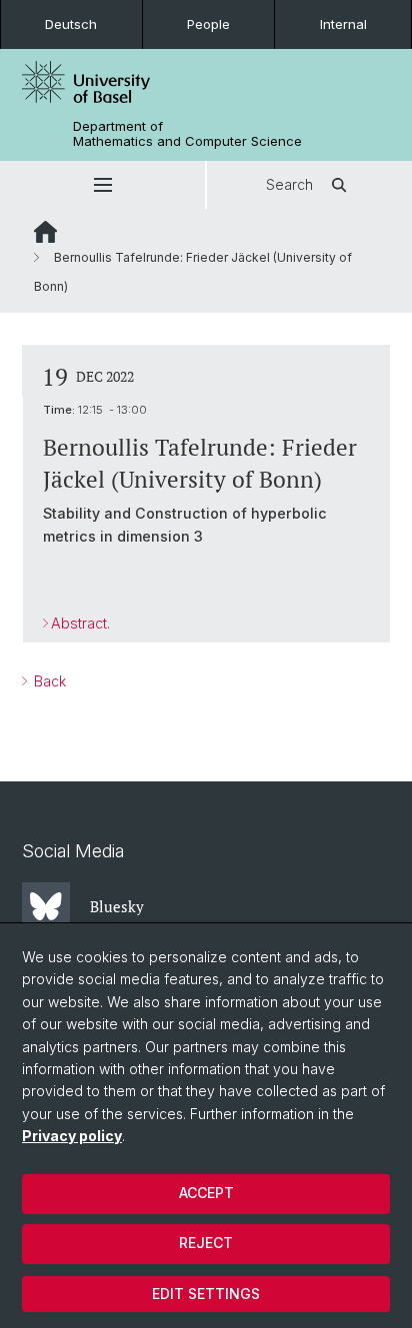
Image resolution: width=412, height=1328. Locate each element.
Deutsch (71, 24)
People (208, 24)
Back (48, 680)
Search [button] (289, 184)
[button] (102, 185)
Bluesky (117, 906)
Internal (343, 24)
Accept (206, 1192)
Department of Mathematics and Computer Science (187, 134)
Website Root (45, 232)
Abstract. (80, 623)
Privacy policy (72, 1135)
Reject (206, 1242)
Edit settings (206, 1293)
